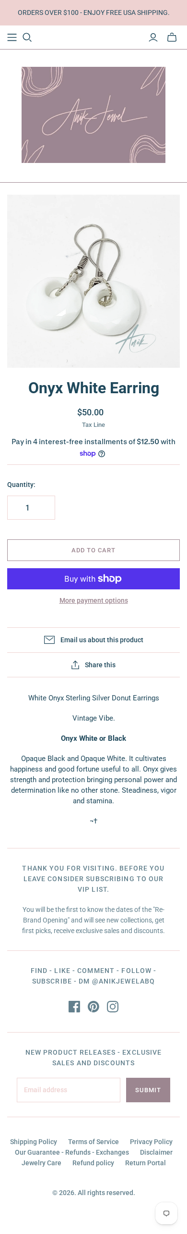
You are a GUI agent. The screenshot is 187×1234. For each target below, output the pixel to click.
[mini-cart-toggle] (172, 37)
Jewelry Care (41, 1163)
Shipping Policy (33, 1142)
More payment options (93, 600)
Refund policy (93, 1163)
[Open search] (27, 37)
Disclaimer (156, 1152)
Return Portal (145, 1163)
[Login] (153, 37)
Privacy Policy (151, 1142)
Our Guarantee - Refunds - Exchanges (72, 1152)
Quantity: (21, 484)
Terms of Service (93, 1142)
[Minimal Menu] (12, 37)
